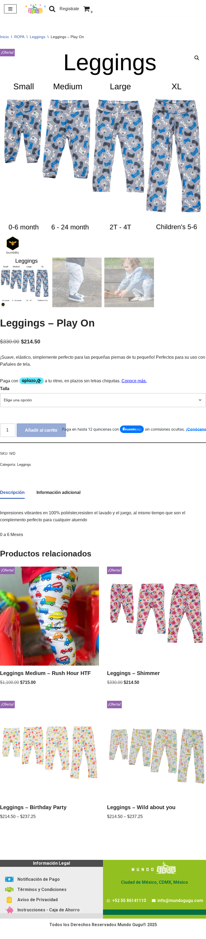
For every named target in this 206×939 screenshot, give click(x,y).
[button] (197, 58)
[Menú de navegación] (10, 8)
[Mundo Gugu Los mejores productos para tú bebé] (35, 9)
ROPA (19, 37)
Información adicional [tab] (58, 492)
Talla (4, 388)
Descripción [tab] (12, 492)
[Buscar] (52, 8)
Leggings (37, 37)
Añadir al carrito (41, 430)
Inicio (4, 37)
